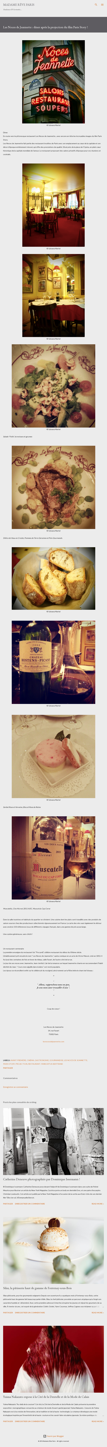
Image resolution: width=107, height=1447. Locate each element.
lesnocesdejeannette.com (53, 1041)
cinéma (30, 1060)
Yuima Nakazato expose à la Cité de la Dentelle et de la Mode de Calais (46, 1397)
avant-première (18, 1060)
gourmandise (56, 1060)
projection (21, 1064)
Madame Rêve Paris (18, 5)
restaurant (34, 1064)
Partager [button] (8, 1068)
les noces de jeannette (75, 1060)
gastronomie (42, 1060)
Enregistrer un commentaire (15, 1087)
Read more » (98, 1204)
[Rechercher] (96, 4)
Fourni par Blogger (55, 1436)
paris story (9, 1064)
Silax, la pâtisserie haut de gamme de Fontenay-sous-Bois (37, 1288)
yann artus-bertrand (52, 1064)
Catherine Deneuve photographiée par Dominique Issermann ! (41, 1179)
